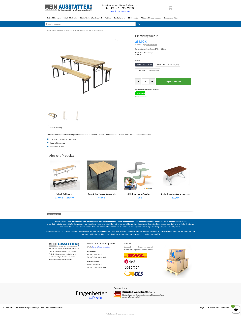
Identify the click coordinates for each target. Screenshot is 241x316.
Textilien (108, 18)
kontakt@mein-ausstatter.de (120, 11)
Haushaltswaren (119, 18)
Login (202, 308)
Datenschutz (215, 308)
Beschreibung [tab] (56, 128)
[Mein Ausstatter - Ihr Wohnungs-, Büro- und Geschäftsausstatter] (68, 10)
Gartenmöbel (140, 93)
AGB (207, 308)
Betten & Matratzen (54, 18)
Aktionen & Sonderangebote (151, 18)
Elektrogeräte (133, 18)
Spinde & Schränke (70, 18)
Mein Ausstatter (22, 308)
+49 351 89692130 (121, 8)
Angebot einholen (173, 82)
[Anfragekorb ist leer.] (170, 9)
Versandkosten (151, 45)
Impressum (225, 308)
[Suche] (139, 23)
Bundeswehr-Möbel (171, 18)
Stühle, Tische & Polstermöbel (91, 18)
